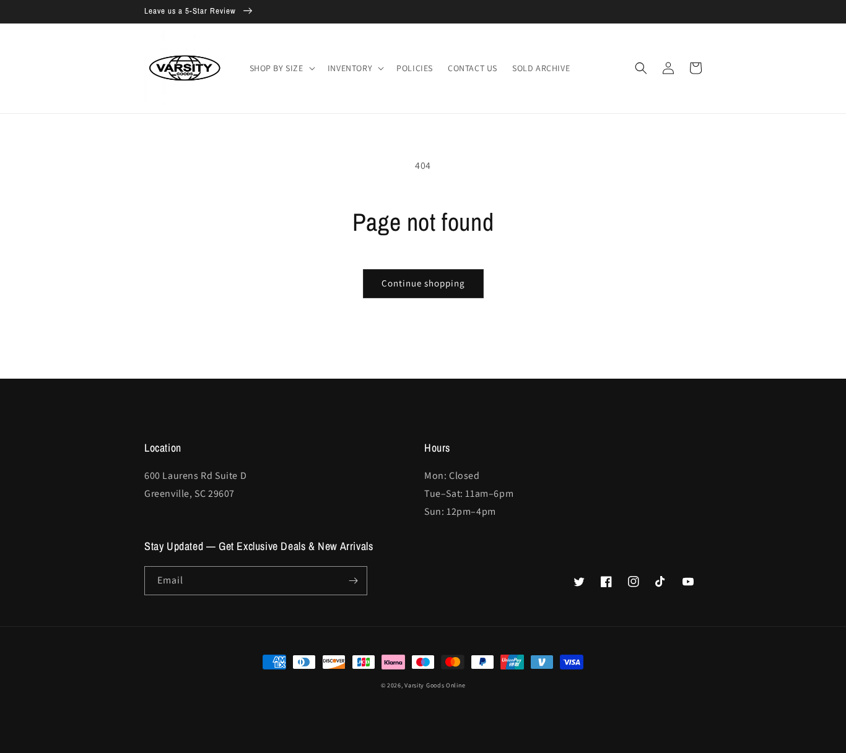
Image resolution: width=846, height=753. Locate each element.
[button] (281, 68)
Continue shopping (423, 283)
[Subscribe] (353, 580)
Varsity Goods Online (434, 685)
